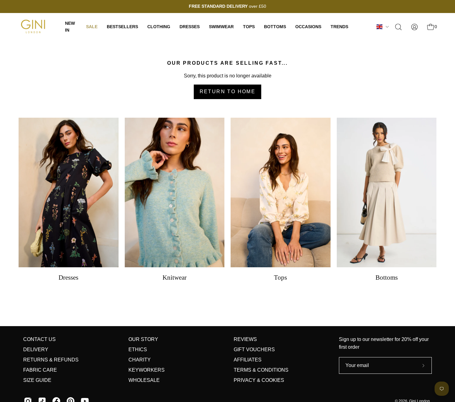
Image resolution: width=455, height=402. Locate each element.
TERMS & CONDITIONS (261, 370)
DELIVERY (35, 349)
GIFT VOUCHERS (254, 349)
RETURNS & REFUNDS (51, 359)
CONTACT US (39, 339)
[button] (398, 26)
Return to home (228, 91)
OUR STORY (143, 339)
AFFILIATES (248, 359)
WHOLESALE (144, 380)
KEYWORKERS (146, 370)
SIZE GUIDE (37, 380)
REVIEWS (245, 339)
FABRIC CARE (40, 370)
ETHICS (137, 349)
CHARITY (139, 359)
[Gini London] (34, 27)
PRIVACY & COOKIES (259, 380)
